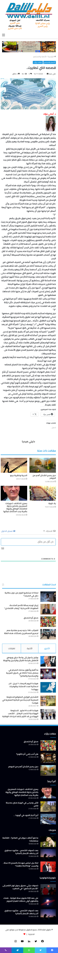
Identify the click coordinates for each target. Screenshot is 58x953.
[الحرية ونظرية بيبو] (14, 465)
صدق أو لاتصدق (31, 618)
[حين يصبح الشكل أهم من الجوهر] (42, 465)
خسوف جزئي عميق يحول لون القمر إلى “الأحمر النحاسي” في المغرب (20, 887)
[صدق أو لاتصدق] (48, 621)
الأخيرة (29, 648)
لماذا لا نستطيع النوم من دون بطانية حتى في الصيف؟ (21, 594)
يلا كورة (52, 503)
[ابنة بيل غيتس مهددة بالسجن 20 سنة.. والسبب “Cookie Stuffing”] (48, 866)
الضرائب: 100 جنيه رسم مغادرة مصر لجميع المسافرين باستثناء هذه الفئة (21, 631)
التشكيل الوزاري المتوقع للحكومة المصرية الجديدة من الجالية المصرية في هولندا (20, 700)
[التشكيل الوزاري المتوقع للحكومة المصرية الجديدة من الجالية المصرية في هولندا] (48, 701)
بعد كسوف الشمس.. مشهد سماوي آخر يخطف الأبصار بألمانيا (21, 852)
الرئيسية (51, 56)
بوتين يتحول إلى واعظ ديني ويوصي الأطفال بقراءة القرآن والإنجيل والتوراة (20, 659)
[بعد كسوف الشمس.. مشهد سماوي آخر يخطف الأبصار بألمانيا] (48, 854)
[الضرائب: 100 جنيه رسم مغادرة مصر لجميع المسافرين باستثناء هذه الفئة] (48, 634)
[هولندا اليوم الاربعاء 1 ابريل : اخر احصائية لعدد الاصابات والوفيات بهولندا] (48, 687)
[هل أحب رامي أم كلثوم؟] (48, 758)
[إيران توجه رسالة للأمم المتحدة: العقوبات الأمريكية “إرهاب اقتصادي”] (48, 609)
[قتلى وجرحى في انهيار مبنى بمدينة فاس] (48, 806)
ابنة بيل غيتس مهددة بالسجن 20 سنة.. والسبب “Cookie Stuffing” (20, 864)
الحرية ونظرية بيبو (18, 475)
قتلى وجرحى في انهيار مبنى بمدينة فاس (22, 804)
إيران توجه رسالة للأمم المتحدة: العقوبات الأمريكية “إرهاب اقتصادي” (21, 606)
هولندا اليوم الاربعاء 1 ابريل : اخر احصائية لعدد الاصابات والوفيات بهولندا (23, 686)
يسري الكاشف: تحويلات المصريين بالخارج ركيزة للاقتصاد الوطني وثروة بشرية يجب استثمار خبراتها (15, 507)
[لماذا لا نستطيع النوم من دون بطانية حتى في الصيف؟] (48, 596)
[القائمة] (3, 35)
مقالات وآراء (38, 62)
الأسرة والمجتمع (39, 56)
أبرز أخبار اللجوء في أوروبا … (25, 815)
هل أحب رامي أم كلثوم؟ (27, 754)
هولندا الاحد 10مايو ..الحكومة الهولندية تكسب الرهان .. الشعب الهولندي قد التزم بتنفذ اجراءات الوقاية (20, 713)
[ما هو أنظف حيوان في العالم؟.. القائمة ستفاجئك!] (48, 841)
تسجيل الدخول (7, 531)
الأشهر (47, 648)
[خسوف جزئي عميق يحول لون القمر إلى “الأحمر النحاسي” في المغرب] (48, 889)
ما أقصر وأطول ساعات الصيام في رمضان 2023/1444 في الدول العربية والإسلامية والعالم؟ (22, 673)
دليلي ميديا (52, 73)
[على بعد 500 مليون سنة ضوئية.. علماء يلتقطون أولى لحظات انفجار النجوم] (48, 902)
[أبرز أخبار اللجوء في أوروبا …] (48, 819)
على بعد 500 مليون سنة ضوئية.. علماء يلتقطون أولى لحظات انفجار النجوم (20, 899)
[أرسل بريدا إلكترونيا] (47, 73)
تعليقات (11, 648)
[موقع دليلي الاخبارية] (29, 16)
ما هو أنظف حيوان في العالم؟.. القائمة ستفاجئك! (20, 839)
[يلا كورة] (42, 493)
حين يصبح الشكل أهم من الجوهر (44, 477)
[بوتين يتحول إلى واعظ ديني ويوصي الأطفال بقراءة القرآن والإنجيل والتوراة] (48, 661)
